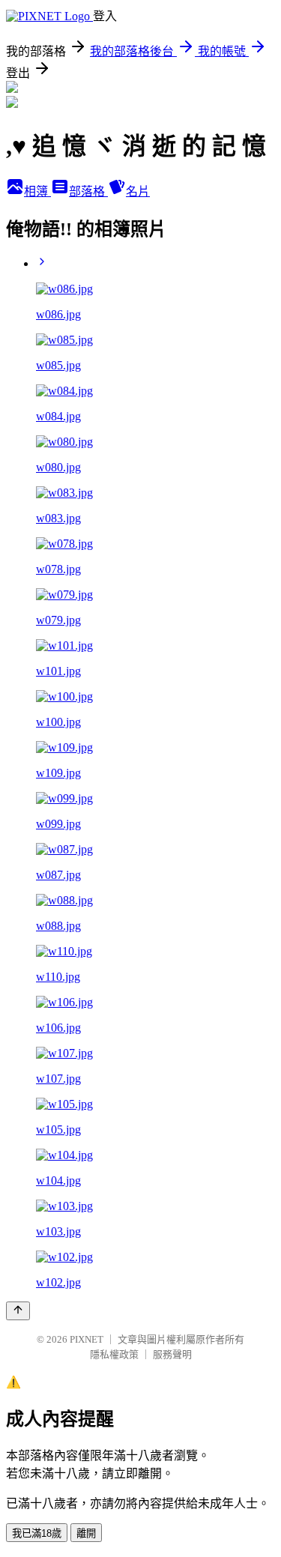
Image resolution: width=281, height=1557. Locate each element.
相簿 (37, 191)
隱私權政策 (114, 1354)
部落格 (88, 191)
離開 (86, 1533)
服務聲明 (172, 1354)
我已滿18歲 (36, 1533)
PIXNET (86, 1339)
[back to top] (18, 1310)
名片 (138, 191)
